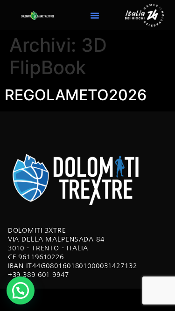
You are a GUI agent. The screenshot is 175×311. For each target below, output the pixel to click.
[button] (95, 15)
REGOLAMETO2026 (76, 95)
